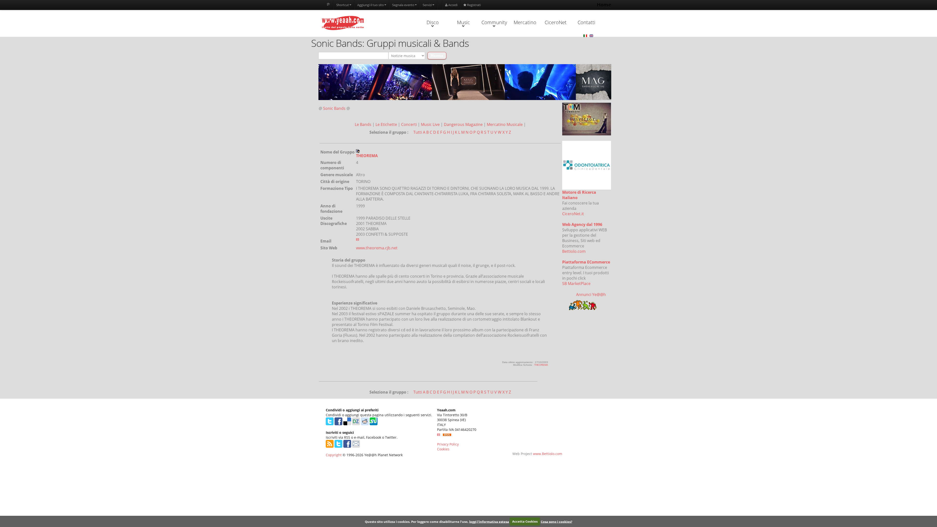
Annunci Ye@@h (591, 294)
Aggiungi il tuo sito (370, 5)
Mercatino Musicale (505, 124)
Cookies (443, 449)
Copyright (334, 455)
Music (463, 22)
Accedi (453, 5)
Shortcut (342, 5)
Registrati (473, 5)
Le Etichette (387, 124)
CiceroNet (556, 22)
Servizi (427, 5)
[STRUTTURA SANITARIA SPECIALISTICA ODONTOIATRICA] (586, 165)
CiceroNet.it (573, 213)
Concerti (409, 124)
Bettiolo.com (574, 251)
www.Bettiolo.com (547, 453)
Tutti (417, 132)
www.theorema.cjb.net (376, 248)
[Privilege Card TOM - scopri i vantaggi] (586, 119)
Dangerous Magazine (464, 124)
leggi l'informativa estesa (489, 521)
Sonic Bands (334, 108)
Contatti (586, 22)
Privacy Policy (448, 444)
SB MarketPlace (576, 283)
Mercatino (525, 22)
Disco (433, 22)
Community (494, 22)
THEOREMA (541, 365)
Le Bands (363, 124)
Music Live (431, 124)
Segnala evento (403, 5)
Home (604, 4)
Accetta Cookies (525, 521)
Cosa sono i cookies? (556, 521)
